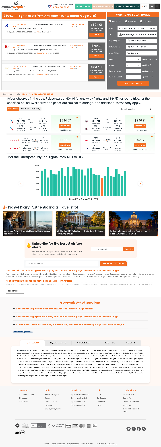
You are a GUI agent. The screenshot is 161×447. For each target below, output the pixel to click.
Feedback (101, 401)
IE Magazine (23, 398)
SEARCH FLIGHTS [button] (133, 83)
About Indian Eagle (26, 394)
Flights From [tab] (58, 343)
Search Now (65, 126)
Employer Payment (53, 409)
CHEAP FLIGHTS (83, 6)
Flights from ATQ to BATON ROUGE (37, 94)
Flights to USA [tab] (110, 343)
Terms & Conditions (131, 401)
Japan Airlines (42, 53)
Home (5, 94)
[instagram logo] (144, 429)
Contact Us (101, 398)
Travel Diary (24, 401)
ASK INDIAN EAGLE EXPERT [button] (113, 264)
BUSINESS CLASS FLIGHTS (127, 6)
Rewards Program (52, 394)
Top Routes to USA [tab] (32, 343)
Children (112, 65)
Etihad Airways (42, 74)
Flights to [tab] (85, 343)
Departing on (114, 40)
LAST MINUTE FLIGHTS (103, 6)
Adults (111, 59)
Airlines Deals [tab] (131, 343)
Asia (12, 94)
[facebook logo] (139, 429)
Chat (99, 394)
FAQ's (99, 405)
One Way (25, 109)
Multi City (35, 109)
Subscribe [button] (129, 249)
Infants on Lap (115, 71)
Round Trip (13, 109)
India (18, 94)
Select (96, 34)
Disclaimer (127, 405)
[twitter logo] (134, 429)
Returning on (114, 47)
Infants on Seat (115, 77)
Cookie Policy (128, 398)
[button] (152, 6)
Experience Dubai (78, 405)
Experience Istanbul (79, 398)
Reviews (48, 398)
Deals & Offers (51, 401)
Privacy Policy (128, 394)
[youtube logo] (128, 429)
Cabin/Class (114, 53)
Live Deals (49, 405)
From (111, 28)
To (110, 34)
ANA (38, 32)
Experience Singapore (80, 394)
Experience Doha (78, 401)
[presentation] (120, 28)
